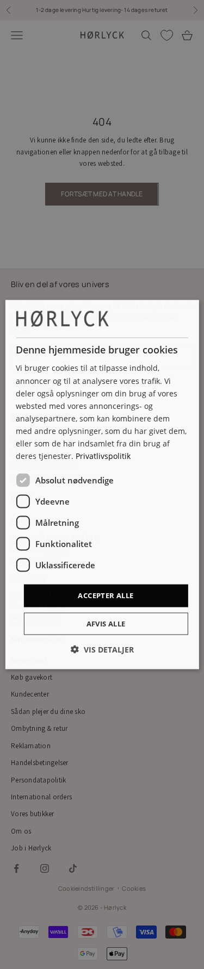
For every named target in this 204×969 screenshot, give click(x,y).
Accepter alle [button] (105, 595)
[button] (102, 649)
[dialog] (102, 484)
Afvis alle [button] (106, 623)
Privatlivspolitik (103, 456)
